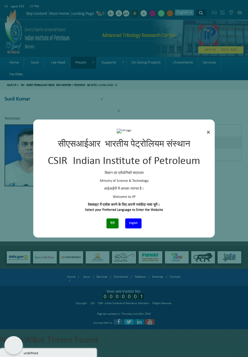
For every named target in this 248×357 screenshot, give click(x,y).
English (133, 223)
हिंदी (112, 223)
